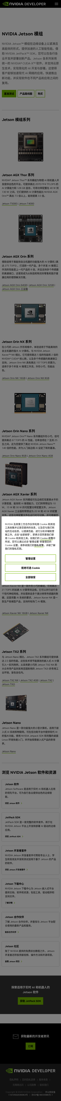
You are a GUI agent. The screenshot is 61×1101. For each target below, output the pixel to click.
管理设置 (30, 558)
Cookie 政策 (46, 538)
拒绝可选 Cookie (30, 567)
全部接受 (30, 577)
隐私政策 (39, 545)
